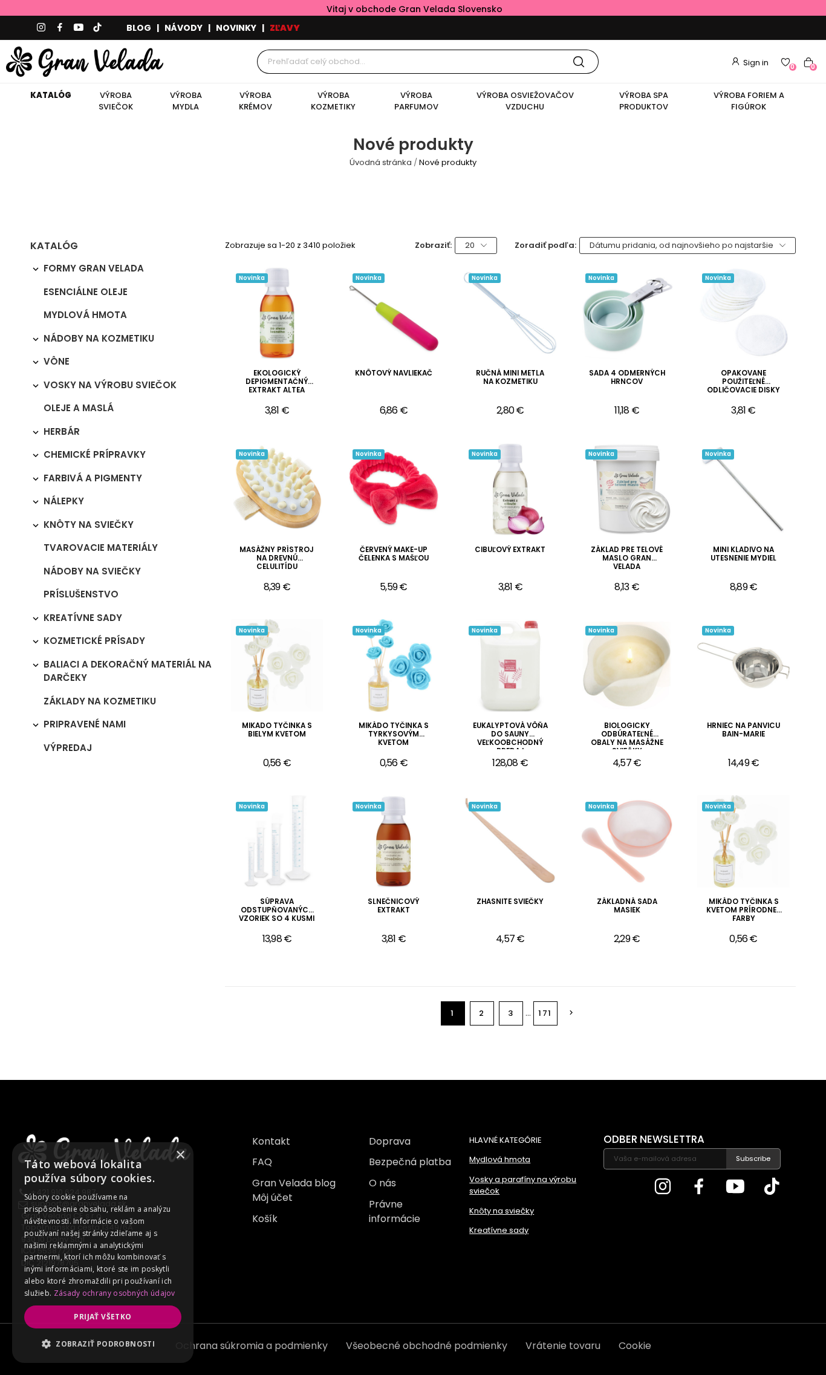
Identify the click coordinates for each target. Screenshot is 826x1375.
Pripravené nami (85, 724)
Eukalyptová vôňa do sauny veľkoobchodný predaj (510, 735)
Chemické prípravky (95, 454)
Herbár (62, 431)
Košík (265, 1219)
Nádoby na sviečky (92, 571)
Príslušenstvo (81, 594)
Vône (57, 361)
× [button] (179, 1155)
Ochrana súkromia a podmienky (251, 1346)
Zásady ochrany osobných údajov (114, 1293)
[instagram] (41, 27)
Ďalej (571, 1012)
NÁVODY (183, 28)
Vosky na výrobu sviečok (110, 385)
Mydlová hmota (85, 314)
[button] (102, 1343)
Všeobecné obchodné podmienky (426, 1346)
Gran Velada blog (294, 1183)
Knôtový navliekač (393, 373)
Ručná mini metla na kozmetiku (510, 377)
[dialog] (102, 1252)
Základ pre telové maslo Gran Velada (627, 558)
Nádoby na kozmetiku (99, 338)
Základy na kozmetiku (100, 701)
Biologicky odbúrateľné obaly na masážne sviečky (627, 735)
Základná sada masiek (627, 906)
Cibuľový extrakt (510, 549)
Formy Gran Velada (94, 268)
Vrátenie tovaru (562, 1346)
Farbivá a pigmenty (93, 478)
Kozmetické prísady (94, 640)
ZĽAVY (285, 28)
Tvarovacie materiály (101, 547)
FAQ (262, 1162)
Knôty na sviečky (89, 524)
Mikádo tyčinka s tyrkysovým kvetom (394, 734)
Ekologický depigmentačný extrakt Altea (277, 382)
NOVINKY (236, 28)
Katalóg (54, 247)
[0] (785, 62)
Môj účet (272, 1197)
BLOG (138, 28)
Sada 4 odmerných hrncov (627, 377)
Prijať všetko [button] (102, 1317)
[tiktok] (97, 27)
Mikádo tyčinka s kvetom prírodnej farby (743, 910)
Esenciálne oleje (86, 291)
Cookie (635, 1346)
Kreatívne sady (83, 617)
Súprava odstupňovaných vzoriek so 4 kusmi (276, 910)
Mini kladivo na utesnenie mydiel (743, 554)
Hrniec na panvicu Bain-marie (743, 730)
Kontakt (271, 1141)
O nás (382, 1183)
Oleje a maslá (79, 407)
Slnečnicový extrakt (393, 906)
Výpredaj (68, 747)
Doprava (390, 1141)
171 (545, 1013)
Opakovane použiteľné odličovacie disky (743, 382)
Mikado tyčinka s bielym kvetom (277, 730)
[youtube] (78, 27)
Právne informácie (394, 1211)
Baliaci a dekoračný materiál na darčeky (128, 671)
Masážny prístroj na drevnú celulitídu (276, 558)
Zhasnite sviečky (510, 901)
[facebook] (60, 27)
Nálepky (64, 501)
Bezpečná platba (410, 1162)
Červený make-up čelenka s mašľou (394, 554)
